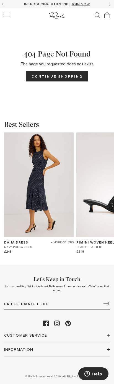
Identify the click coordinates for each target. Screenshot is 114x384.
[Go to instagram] (57, 324)
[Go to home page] (57, 15)
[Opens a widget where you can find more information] (93, 374)
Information (18, 349)
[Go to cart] (107, 15)
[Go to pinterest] (68, 324)
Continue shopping (57, 76)
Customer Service (25, 335)
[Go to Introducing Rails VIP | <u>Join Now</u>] (57, 4)
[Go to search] (97, 15)
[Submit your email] (106, 304)
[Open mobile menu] (7, 15)
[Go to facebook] (46, 324)
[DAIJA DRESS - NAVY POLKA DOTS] (39, 184)
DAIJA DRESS (16, 242)
